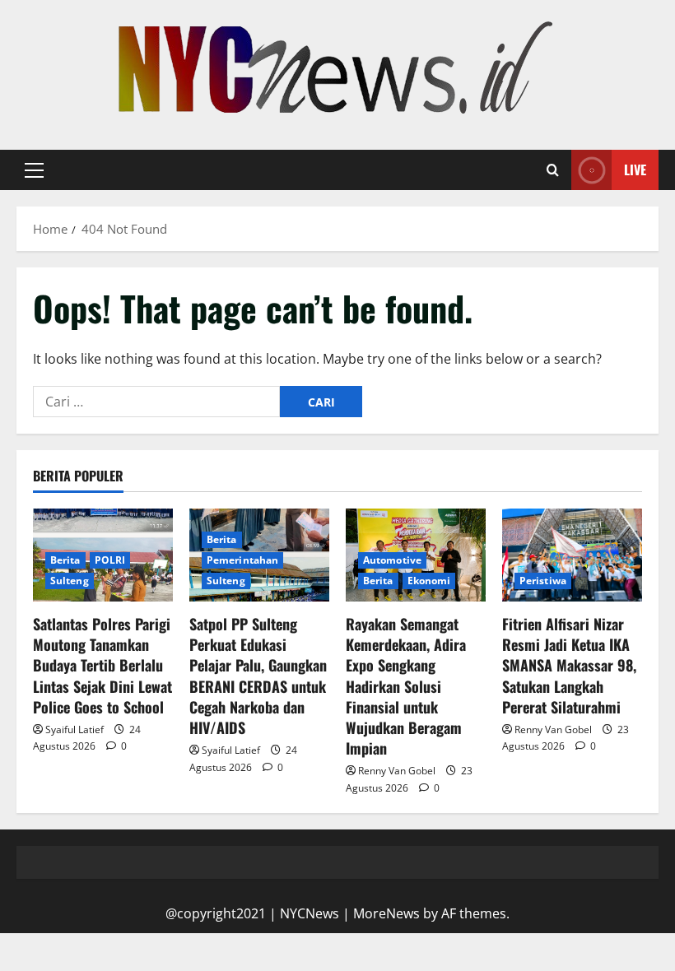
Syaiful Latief (74, 729)
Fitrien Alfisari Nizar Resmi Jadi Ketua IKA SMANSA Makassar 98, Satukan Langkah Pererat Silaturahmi (569, 665)
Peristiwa (542, 581)
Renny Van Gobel (396, 771)
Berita (65, 560)
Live (635, 169)
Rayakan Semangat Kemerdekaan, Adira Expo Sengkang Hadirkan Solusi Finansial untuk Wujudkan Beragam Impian (406, 686)
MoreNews (386, 913)
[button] (34, 170)
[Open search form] (553, 170)
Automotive (392, 560)
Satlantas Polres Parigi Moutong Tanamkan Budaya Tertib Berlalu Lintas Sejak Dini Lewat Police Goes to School (102, 665)
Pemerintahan (242, 560)
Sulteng (69, 581)
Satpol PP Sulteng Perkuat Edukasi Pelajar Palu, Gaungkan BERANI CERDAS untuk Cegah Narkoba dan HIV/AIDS (258, 675)
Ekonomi (429, 581)
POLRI (110, 560)
